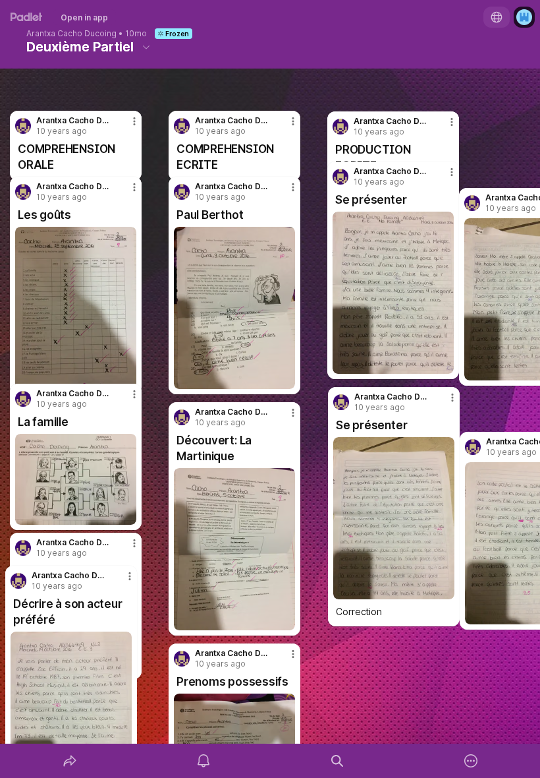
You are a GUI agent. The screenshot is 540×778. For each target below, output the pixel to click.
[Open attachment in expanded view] (393, 518)
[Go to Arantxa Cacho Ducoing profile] (18, 581)
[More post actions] (121, 581)
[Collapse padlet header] (146, 47)
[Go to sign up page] (524, 17)
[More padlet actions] (471, 761)
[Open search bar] (337, 760)
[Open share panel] (70, 761)
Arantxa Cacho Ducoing (71, 33)
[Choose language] (496, 17)
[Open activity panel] (203, 761)
